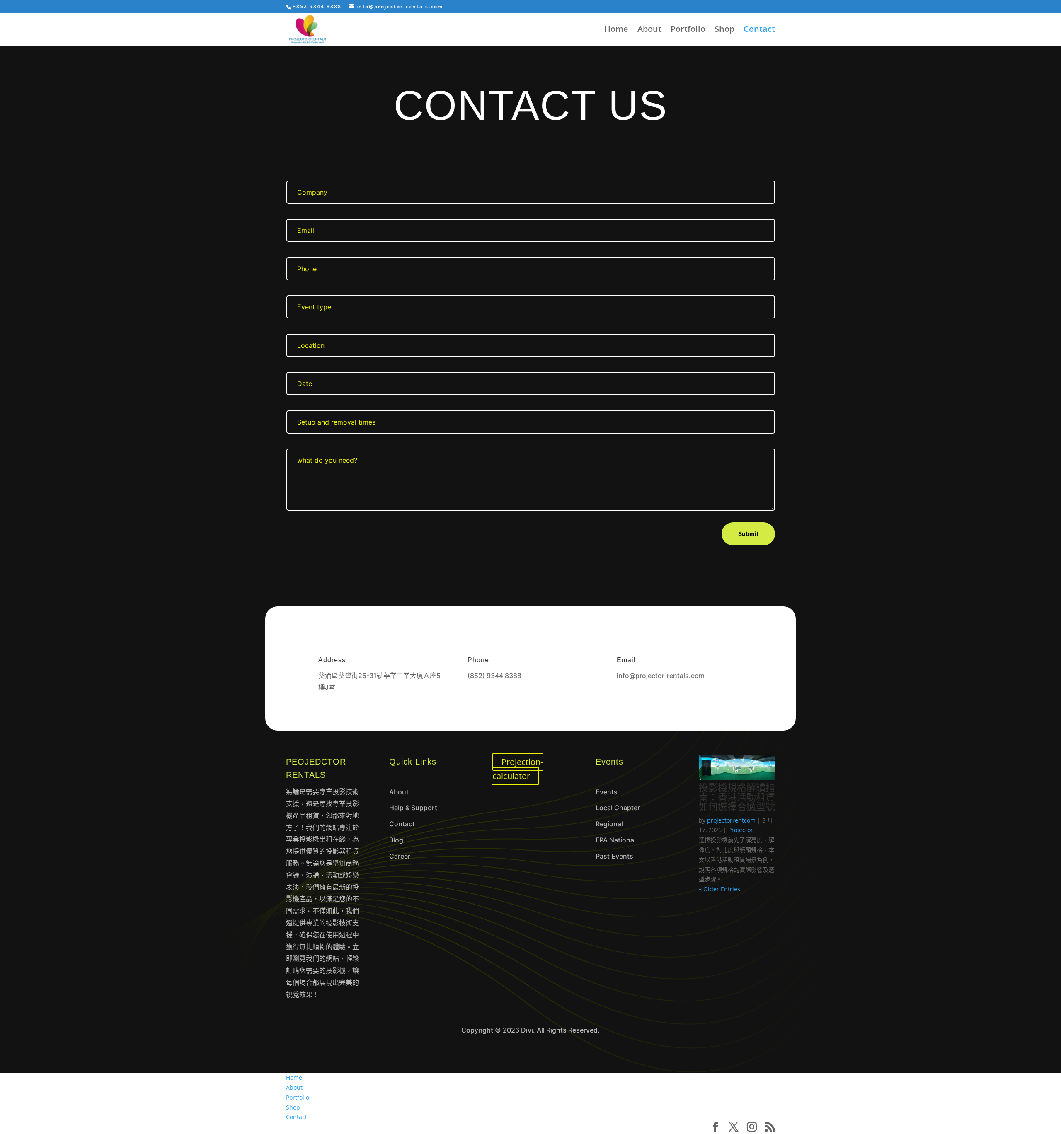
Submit (748, 533)
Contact (759, 30)
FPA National (616, 840)
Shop (724, 30)
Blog (396, 840)
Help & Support (413, 807)
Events (607, 792)
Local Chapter (618, 807)
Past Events (614, 856)
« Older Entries (719, 889)
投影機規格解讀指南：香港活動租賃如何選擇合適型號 (737, 797)
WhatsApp (493, 700)
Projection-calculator (517, 769)
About (649, 30)
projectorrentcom (731, 820)
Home (616, 30)
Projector (740, 830)
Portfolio (688, 30)
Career (399, 856)
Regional (609, 824)
